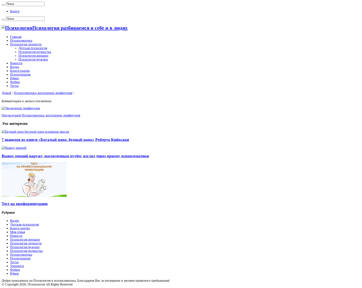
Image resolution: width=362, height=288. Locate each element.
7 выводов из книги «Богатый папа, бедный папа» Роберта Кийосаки (65, 139)
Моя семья (17, 232)
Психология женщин (33, 55)
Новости (16, 63)
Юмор (14, 78)
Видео (14, 67)
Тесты (14, 86)
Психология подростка (34, 52)
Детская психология (32, 48)
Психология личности (26, 44)
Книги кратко (20, 70)
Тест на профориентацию (25, 203)
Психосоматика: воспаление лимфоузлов (43, 93)
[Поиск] (3, 4)
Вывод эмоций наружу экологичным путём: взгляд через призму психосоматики (75, 156)
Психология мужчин (33, 59)
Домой (6, 93)
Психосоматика (21, 40)
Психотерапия (20, 74)
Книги (14, 11)
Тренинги (17, 266)
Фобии (15, 82)
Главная (15, 37)
